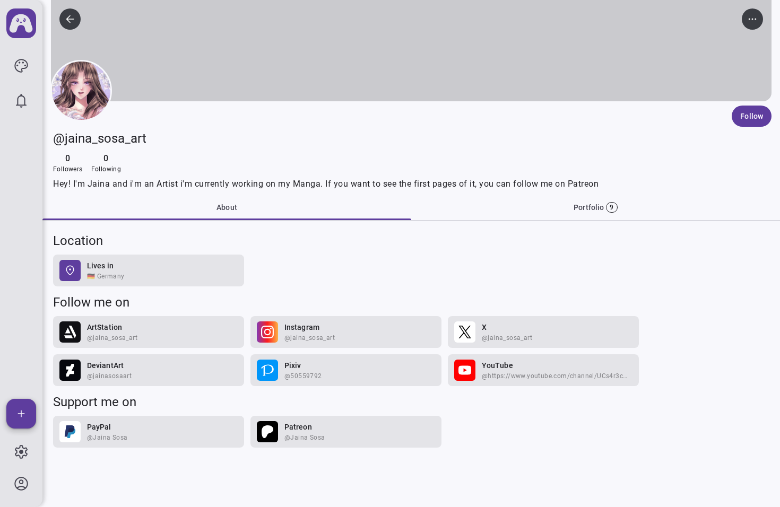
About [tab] (226, 207)
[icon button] (21, 66)
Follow (751, 116)
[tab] (595, 207)
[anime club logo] (21, 23)
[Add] (21, 414)
